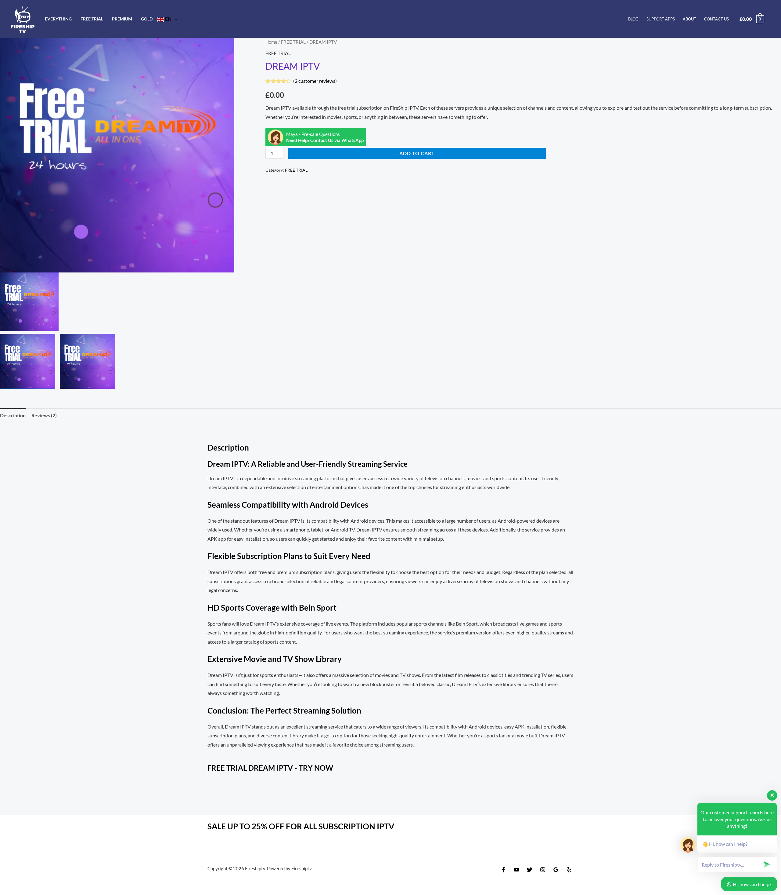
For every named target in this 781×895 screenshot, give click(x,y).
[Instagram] (542, 869)
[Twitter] (529, 869)
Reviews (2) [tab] (44, 415)
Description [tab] (13, 415)
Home (271, 42)
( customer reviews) (315, 81)
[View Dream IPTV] (27, 361)
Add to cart (417, 153)
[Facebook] (503, 869)
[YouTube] (516, 869)
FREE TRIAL (293, 42)
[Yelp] (569, 869)
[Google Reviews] (556, 869)
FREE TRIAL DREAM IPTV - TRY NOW (270, 767)
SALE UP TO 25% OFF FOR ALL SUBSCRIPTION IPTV (300, 826)
